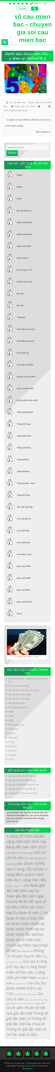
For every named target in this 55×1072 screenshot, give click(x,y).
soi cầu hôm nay (19, 994)
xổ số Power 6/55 (24, 281)
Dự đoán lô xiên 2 (27, 912)
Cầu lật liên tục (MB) (26, 376)
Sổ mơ (19, 613)
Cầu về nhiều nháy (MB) (27, 400)
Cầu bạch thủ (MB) (25, 364)
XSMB (19, 175)
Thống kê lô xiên (24, 435)
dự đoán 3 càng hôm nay (15, 886)
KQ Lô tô (12, 750)
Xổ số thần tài (23, 352)
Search (12, 152)
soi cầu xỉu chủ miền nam (25, 1003)
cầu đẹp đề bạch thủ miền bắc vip (23, 784)
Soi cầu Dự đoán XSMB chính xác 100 (26, 988)
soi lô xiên (40, 1003)
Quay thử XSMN (24, 578)
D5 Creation (31, 1065)
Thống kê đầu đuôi (25, 412)
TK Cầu (11, 742)
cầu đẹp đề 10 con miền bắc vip (22, 793)
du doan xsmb (31, 863)
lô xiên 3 (38, 955)
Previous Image (15, 125)
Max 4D (20, 305)
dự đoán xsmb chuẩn (23, 923)
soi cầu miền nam (34, 1000)
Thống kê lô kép (24, 447)
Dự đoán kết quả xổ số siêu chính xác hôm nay (26, 907)
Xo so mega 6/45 (24, 269)
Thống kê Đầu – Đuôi (26, 483)
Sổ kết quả (13, 729)
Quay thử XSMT (24, 589)
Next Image (42, 131)
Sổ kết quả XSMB (24, 222)
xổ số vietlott (22, 258)
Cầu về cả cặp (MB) (25, 388)
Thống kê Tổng (23, 495)
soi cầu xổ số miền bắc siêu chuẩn (23, 690)
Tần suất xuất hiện (25, 506)
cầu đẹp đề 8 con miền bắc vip (22, 776)
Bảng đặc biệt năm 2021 (26, 846)
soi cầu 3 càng (18, 962)
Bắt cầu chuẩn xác (16, 703)
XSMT (19, 198)
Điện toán (12, 737)
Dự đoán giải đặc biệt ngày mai (25, 896)
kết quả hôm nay (24, 210)
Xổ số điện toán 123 (25, 341)
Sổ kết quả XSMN (24, 234)
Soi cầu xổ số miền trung (19, 694)
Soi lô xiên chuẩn (20, 1007)
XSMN (19, 186)
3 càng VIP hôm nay (22, 836)
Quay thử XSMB (24, 566)
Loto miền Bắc (23, 530)
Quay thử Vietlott (24, 601)
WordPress (27, 1068)
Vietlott (11, 733)
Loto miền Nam (23, 542)
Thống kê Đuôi (23, 471)
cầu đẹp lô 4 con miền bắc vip (22, 789)
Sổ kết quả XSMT (24, 246)
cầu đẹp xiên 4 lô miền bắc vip (22, 780)
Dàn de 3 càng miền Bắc (26, 879)
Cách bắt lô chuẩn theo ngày (19, 852)
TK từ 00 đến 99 (24, 518)
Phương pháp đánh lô (18, 707)
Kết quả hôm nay (16, 724)
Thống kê (21, 317)
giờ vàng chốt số (25, 951)
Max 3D (20, 293)
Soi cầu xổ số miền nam (19, 698)
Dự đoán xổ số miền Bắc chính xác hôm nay (24, 940)
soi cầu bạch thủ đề (20, 983)
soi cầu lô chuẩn (32, 994)
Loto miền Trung (24, 554)
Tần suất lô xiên (24, 1034)
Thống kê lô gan (24, 423)
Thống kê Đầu (23, 459)
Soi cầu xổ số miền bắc (18, 685)
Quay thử (12, 755)
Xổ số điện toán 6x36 (26, 329)
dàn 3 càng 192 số (21, 869)
